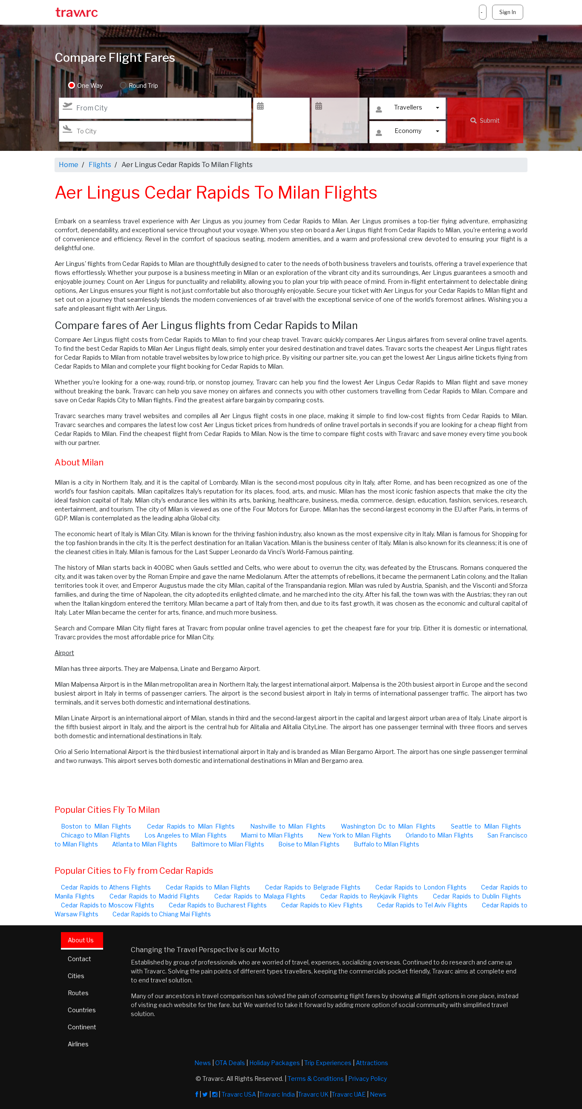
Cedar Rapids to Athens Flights (106, 887)
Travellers (408, 107)
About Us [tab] (81, 940)
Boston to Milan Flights (96, 826)
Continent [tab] (82, 1027)
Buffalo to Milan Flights (386, 844)
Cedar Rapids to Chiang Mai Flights (161, 914)
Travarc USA (239, 1094)
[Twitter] (205, 1094)
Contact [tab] (79, 958)
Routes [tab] (78, 992)
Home (68, 165)
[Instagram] (214, 1094)
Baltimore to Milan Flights (227, 844)
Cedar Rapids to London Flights (421, 887)
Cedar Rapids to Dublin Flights (477, 896)
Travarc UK (313, 1094)
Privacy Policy (367, 1078)
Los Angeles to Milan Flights (185, 835)
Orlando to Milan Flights (439, 835)
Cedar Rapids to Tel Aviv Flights (422, 905)
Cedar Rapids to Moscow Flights (107, 905)
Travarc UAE (348, 1094)
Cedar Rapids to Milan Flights (191, 826)
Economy (408, 130)
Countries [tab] (82, 1010)
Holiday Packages (274, 1062)
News (202, 1062)
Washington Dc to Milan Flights (388, 826)
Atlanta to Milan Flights (144, 844)
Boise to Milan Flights (309, 844)
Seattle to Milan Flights (486, 826)
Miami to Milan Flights (272, 835)
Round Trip (143, 85)
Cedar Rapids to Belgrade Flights (312, 887)
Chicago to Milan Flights (95, 835)
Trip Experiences (328, 1062)
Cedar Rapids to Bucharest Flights (218, 905)
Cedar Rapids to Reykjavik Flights (369, 896)
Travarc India (277, 1094)
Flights (100, 165)
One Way (90, 85)
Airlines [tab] (78, 1044)
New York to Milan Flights (354, 835)
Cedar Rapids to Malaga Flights (260, 896)
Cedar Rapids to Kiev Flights (322, 905)
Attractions (372, 1062)
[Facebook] (197, 1094)
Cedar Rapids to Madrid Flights (154, 896)
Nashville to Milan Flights (287, 826)
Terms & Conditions (316, 1078)
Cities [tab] (76, 975)
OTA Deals (230, 1062)
